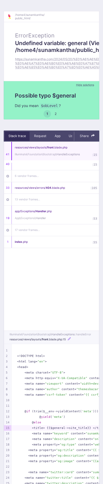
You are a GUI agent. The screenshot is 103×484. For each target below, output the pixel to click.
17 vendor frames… (27, 230)
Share (85, 136)
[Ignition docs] (11, 16)
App (57, 136)
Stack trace (17, 136)
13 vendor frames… (27, 199)
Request (40, 136)
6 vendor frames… (27, 176)
